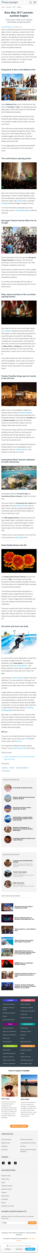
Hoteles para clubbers (26, 1007)
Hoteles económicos (26, 1017)
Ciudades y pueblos (25, 1050)
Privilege (4, 203)
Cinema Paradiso (26, 413)
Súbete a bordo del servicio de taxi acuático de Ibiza (24, 798)
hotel (27, 739)
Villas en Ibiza (5, 1179)
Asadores (23, 1035)
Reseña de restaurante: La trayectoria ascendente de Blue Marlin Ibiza (23, 829)
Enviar (32, 1223)
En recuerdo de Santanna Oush (22, 787)
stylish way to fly (19, 748)
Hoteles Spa (23, 1014)
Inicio (3, 7)
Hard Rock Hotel (20, 506)
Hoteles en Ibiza (5, 1175)
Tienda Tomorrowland (20, 872)
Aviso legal (4, 1149)
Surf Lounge (18, 678)
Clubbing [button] (10, 1000)
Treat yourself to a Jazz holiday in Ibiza (25, 929)
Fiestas (12, 768)
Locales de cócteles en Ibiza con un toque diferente (24, 839)
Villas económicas (8, 1028)
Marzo (19, 7)
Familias (4, 768)
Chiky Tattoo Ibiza (18, 883)
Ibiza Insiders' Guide (8, 1019)
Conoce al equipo (6, 1139)
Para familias (6, 1050)
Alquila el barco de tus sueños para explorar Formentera (24, 941)
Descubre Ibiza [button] (28, 1046)
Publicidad (4, 1146)
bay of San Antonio (20, 666)
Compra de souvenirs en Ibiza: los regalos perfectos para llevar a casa (25, 975)
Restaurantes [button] (27, 1024)
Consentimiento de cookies (28, 1143)
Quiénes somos (5, 1143)
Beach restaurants (25, 1041)
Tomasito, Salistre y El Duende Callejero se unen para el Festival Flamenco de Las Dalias (25, 986)
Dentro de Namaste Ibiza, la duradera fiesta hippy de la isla (24, 918)
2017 (14, 7)
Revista (8, 7)
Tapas (22, 1038)
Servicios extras (7, 1041)
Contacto (23, 1146)
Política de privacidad (26, 1139)
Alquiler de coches (25, 1056)
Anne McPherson (6, 27)
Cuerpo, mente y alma (9, 1060)
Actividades (6, 771)
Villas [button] (10, 1024)
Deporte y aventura (8, 1056)
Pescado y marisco (25, 1031)
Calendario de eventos (26, 1060)
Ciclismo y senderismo (9, 1063)
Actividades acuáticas (9, 1053)
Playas (22, 1053)
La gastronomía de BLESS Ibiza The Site (23, 861)
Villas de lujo (6, 1038)
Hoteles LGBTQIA (25, 1004)
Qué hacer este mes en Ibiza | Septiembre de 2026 (22, 808)
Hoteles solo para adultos (27, 1011)
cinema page (20, 449)
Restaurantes (5, 1196)
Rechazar (19, 1249)
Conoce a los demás (19, 1126)
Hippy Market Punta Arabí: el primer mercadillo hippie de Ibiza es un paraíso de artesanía (25, 952)
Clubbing (3, 1192)
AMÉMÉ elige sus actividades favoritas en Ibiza (24, 963)
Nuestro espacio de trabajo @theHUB (28, 1150)
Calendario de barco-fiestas (9, 1008)
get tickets (20, 537)
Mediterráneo (24, 1028)
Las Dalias (7, 331)
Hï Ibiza (20, 201)
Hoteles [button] (27, 1000)
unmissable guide (22, 210)
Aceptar (30, 1249)
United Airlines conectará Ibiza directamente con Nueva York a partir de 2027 (23, 818)
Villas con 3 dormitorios (9, 1031)
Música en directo (22, 768)
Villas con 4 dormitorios (9, 1035)
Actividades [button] (10, 1046)
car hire (18, 741)
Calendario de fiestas (9, 1004)
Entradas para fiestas (9, 1013)
